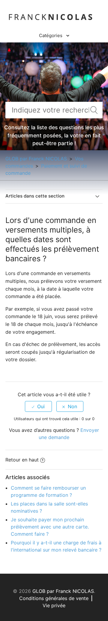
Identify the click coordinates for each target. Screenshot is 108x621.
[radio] (38, 406)
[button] (54, 36)
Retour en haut (22, 460)
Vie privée (54, 605)
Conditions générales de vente (53, 598)
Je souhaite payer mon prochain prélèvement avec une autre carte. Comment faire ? (50, 527)
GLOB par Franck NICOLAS (36, 159)
